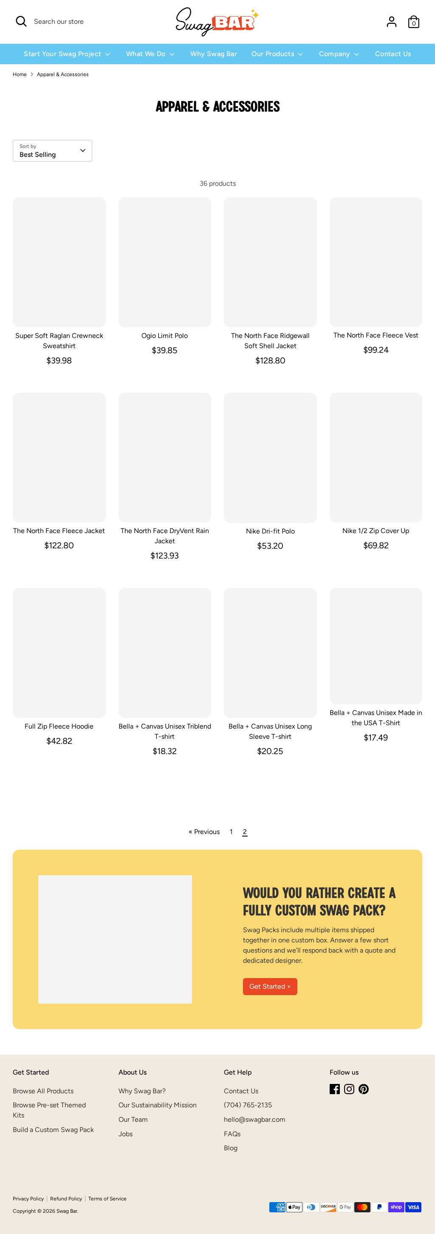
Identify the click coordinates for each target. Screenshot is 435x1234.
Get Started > (270, 986)
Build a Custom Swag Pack (53, 1130)
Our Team (133, 1119)
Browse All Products (43, 1091)
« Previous (204, 832)
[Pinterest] (364, 1089)
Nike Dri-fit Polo (270, 531)
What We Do (146, 54)
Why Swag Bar (213, 54)
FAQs (232, 1134)
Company (335, 54)
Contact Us (393, 54)
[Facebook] (335, 1089)
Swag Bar (66, 1211)
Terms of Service (107, 1199)
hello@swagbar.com (254, 1119)
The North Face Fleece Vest (375, 335)
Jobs (126, 1134)
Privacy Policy (28, 1199)
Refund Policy (66, 1199)
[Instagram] (349, 1089)
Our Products (273, 54)
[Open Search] (21, 21)
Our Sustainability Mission (158, 1105)
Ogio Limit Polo (164, 336)
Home (20, 74)
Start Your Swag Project (63, 54)
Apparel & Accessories (63, 74)
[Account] (391, 21)
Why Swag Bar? (142, 1091)
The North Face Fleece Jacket (59, 531)
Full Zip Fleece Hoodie (59, 726)
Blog (230, 1148)
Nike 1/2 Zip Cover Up (375, 531)
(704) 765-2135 (248, 1105)
